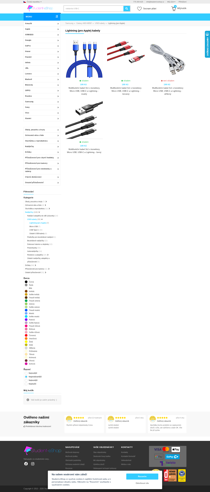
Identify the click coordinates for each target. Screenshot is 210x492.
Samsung (29, 102)
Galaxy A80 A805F (84, 23)
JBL (27, 68)
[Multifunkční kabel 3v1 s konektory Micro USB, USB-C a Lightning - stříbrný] (167, 59)
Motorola (29, 85)
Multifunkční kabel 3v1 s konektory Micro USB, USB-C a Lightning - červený (125, 91)
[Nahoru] (206, 488)
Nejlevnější (33, 380)
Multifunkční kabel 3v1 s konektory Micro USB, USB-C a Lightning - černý (84, 150)
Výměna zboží (98, 464)
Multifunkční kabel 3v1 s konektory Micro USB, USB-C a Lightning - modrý (84, 91)
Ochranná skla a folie (34, 135)
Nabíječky (29, 146)
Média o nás (126, 464)
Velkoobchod (126, 460)
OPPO (27, 90)
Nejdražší (32, 384)
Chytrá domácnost (33, 177)
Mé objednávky (99, 460)
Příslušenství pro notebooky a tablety (38, 170)
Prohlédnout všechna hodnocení (38, 426)
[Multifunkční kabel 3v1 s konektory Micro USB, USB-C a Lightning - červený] (126, 59)
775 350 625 (138, 2)
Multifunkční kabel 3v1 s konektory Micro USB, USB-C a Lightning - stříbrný (167, 91)
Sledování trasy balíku (101, 456)
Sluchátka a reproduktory (36, 141)
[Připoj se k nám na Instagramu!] (32, 464)
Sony (27, 107)
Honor (28, 51)
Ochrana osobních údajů (75, 464)
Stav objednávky (99, 452)
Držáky (28, 152)
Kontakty (124, 452)
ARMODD (29, 35)
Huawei (28, 57)
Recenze (68, 468)
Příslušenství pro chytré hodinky (39, 158)
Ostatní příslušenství (34, 183)
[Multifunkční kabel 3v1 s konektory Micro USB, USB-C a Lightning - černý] (84, 120)
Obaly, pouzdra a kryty (35, 130)
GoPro (28, 46)
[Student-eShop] (40, 8)
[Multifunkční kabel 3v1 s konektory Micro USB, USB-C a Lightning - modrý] (84, 59)
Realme (28, 96)
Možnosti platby (71, 456)
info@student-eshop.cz (155, 2)
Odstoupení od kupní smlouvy (104, 468)
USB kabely (100, 23)
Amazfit (28, 23)
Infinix (28, 63)
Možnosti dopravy (72, 452)
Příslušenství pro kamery (36, 163)
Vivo (27, 113)
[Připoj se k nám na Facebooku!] (26, 464)
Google (28, 40)
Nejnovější (33, 373)
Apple (27, 29)
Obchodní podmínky (73, 460)
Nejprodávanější (35, 377)
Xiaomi (28, 118)
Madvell (28, 79)
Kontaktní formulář (128, 456)
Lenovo (28, 74)
